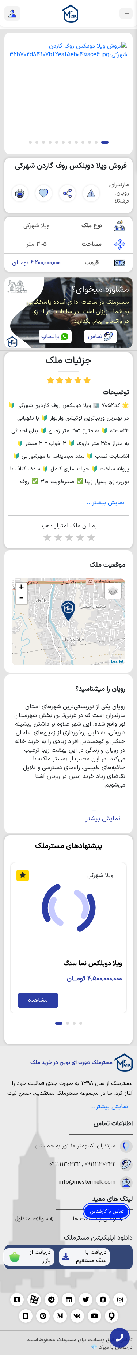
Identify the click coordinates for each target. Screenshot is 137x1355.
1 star (46, 538)
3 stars (68, 538)
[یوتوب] (94, 1316)
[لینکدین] (68, 1299)
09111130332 (100, 1164)
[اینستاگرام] (120, 1299)
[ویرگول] (111, 1316)
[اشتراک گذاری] (67, 193)
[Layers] (113, 591)
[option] (68, 87)
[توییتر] (85, 1299)
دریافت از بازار (40, 1256)
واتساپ (50, 336)
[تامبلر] (17, 1299)
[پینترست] (43, 1316)
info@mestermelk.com (87, 1183)
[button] (105, 142)
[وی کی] (77, 1316)
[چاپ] (20, 193)
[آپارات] (34, 1299)
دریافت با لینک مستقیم (91, 1256)
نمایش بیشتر (103, 819)
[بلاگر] (26, 1316)
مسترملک (122, 1083)
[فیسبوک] (103, 1299)
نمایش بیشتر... (105, 502)
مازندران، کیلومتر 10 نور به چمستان (75, 1146)
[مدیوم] (60, 1316)
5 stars (90, 538)
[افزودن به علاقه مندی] (43, 193)
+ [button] (21, 588)
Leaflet (117, 662)
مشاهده (38, 1000)
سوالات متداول (32, 1219)
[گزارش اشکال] (91, 193)
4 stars (79, 538)
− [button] (21, 598)
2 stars (57, 538)
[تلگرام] (51, 1299)
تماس (95, 336)
